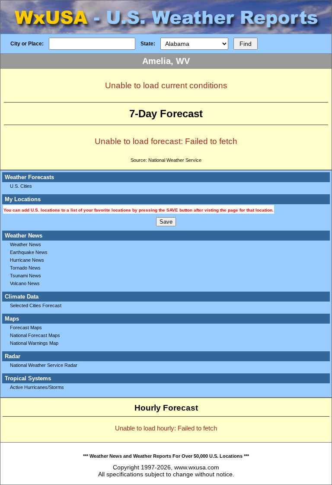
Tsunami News (25, 275)
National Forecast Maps (35, 335)
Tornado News (25, 267)
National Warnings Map (34, 343)
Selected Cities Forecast (35, 305)
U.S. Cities (21, 186)
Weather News (25, 244)
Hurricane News (27, 260)
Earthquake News (29, 252)
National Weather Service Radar (43, 365)
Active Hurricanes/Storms (37, 387)
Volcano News (25, 283)
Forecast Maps (26, 327)
